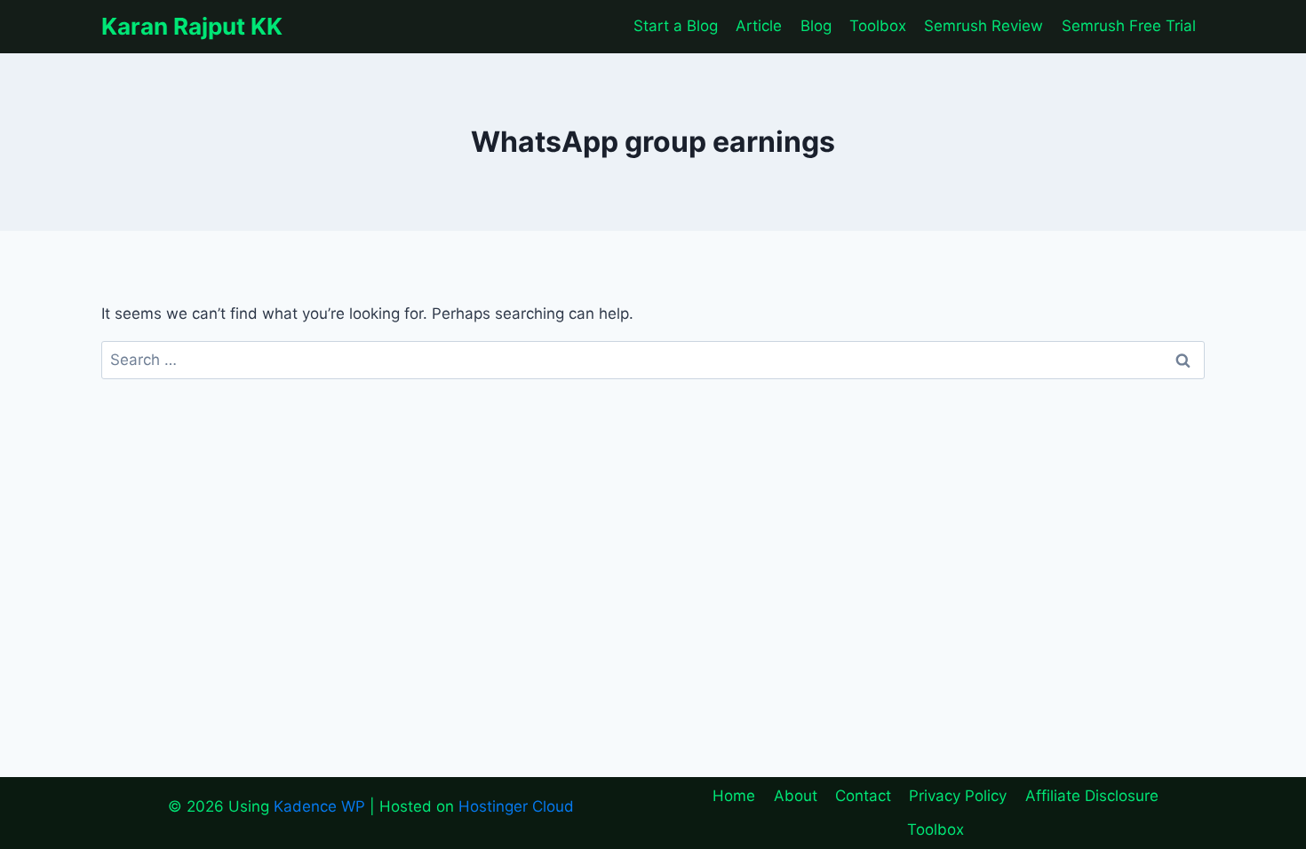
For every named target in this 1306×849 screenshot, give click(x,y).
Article (759, 26)
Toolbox (877, 26)
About (795, 796)
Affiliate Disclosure (1092, 796)
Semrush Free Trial (1129, 26)
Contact (863, 796)
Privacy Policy (958, 796)
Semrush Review (983, 26)
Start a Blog (675, 26)
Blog (816, 26)
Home (734, 796)
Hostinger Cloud (516, 806)
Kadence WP (319, 806)
